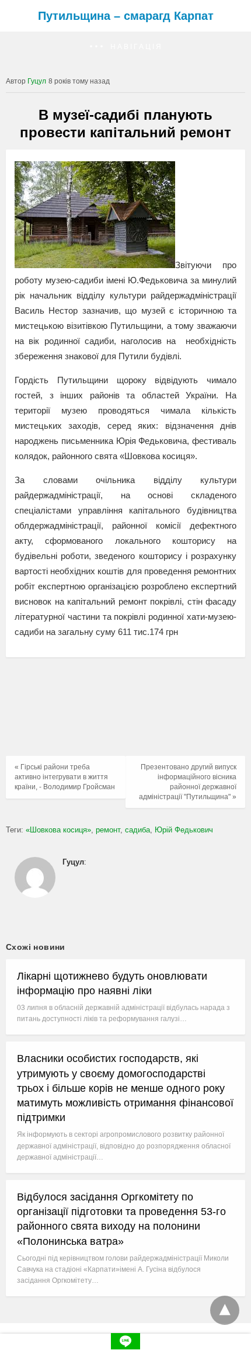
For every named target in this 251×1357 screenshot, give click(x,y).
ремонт (108, 829)
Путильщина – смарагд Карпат (126, 15)
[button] (125, 47)
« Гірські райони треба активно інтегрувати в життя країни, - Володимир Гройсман (65, 777)
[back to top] (224, 1310)
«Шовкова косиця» (58, 829)
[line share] (125, 1346)
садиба (137, 829)
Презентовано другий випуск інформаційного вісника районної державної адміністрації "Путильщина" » (187, 781)
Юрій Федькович (184, 829)
